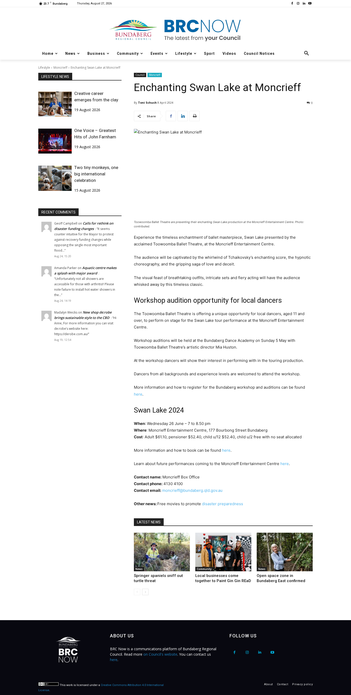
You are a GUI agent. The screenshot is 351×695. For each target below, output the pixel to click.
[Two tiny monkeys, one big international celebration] (55, 178)
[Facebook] (292, 4)
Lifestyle (44, 67)
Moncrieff (60, 67)
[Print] (194, 116)
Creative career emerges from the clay (96, 96)
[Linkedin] (304, 4)
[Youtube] (310, 4)
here (138, 394)
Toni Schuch (147, 102)
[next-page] (145, 592)
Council (140, 75)
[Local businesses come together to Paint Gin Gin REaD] (223, 552)
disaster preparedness (222, 503)
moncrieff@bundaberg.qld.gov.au (192, 490)
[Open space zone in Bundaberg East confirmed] (285, 552)
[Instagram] (298, 4)
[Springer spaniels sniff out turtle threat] (162, 552)
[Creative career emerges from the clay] (55, 104)
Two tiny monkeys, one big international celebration (96, 174)
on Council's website (160, 654)
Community (204, 569)
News (139, 569)
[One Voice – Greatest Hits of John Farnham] (55, 141)
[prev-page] (137, 592)
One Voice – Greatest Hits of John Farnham (95, 133)
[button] (306, 53)
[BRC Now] (175, 29)
